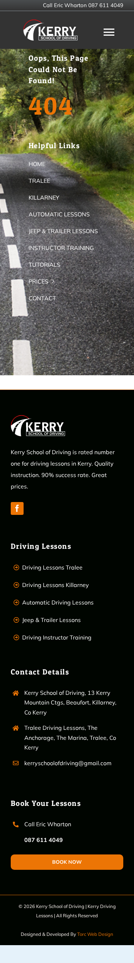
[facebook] (17, 508)
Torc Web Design (95, 934)
